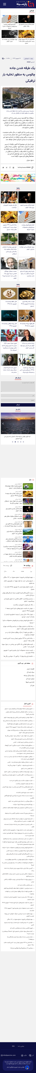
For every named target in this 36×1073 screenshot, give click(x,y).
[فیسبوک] (10, 167)
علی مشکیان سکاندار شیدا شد (25, 885)
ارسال (18, 405)
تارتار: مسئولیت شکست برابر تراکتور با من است (20, 781)
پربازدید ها (27, 565)
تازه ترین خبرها (30, 682)
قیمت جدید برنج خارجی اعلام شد (24, 793)
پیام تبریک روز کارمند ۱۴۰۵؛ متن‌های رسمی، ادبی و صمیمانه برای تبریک (27, 370)
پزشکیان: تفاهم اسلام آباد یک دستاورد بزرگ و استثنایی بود (17, 721)
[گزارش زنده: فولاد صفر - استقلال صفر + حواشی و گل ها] (28, 501)
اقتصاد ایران (30, 669)
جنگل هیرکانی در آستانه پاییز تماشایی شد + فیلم (14, 533)
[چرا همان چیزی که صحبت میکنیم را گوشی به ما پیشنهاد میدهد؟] (28, 547)
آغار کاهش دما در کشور (26, 769)
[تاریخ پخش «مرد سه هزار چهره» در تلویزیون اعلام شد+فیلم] (28, 554)
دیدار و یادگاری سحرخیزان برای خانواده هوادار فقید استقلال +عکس (14, 540)
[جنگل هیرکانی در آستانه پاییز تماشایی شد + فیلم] (28, 532)
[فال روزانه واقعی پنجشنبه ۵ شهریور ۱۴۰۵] (9, 316)
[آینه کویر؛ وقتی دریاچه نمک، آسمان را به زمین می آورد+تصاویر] (18, 423)
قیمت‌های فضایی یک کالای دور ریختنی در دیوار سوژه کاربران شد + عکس (13, 525)
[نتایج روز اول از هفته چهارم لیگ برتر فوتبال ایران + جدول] (28, 486)
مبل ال (32, 685)
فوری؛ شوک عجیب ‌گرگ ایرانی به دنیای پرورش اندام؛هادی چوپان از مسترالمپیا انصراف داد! (9, 346)
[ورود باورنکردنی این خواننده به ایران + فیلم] (10, 34)
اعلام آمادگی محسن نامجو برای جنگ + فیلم (26, 25)
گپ (33, 1055)
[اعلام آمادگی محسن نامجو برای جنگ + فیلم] (26, 19)
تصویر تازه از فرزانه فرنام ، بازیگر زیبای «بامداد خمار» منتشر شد (10, 370)
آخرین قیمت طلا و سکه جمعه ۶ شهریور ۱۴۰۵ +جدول (13, 495)
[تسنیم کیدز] (18, 178)
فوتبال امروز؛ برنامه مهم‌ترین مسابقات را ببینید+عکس (19, 851)
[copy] (33, 168)
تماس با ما (21, 1046)
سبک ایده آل (30, 672)
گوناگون (32, 11)
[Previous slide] (3, 423)
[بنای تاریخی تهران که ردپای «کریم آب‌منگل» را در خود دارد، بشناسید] (26, 263)
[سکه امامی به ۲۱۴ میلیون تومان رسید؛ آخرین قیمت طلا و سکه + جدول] (26, 34)
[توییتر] (3, 167)
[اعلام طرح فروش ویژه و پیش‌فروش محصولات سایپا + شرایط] (10, 19)
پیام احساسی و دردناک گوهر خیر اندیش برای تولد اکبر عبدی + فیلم (27, 345)
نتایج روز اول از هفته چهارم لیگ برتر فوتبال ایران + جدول (13, 487)
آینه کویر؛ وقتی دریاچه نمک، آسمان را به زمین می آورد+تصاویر (17, 438)
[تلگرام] (6, 167)
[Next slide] (32, 423)
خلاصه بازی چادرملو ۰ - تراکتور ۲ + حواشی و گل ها (20, 765)
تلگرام (25, 1055)
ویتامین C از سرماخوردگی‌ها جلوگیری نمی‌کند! (21, 948)
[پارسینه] (24, 4)
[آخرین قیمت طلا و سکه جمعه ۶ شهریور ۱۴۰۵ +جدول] (28, 494)
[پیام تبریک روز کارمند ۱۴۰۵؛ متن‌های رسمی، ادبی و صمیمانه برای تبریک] (26, 360)
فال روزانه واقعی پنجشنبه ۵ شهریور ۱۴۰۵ (9, 325)
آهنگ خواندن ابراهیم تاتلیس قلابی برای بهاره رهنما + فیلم (18, 718)
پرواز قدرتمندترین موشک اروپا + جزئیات (22, 804)
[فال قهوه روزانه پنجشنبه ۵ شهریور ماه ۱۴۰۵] (26, 316)
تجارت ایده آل (30, 679)
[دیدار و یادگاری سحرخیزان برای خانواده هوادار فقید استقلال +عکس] (28, 539)
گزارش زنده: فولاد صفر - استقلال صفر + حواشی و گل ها (13, 502)
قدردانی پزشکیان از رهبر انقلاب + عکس (22, 742)
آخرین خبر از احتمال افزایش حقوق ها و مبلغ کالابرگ (19, 724)
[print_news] (13, 167)
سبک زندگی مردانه (29, 676)
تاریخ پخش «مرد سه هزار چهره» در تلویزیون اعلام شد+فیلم (13, 555)
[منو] (4, 4)
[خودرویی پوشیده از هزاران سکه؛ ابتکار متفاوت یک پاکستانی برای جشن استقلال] (9, 239)
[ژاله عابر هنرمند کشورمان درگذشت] (9, 197)
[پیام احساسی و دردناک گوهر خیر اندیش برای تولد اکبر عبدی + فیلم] (26, 335)
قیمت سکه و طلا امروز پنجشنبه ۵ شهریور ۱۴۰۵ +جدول (27, 304)
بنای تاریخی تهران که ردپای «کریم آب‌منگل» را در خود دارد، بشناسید (27, 273)
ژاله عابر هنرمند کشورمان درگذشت (10, 206)
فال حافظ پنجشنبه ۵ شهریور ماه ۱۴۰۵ (11, 303)
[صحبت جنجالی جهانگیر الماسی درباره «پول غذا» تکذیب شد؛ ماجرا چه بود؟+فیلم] (9, 263)
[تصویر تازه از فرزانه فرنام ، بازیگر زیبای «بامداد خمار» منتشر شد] (9, 360)
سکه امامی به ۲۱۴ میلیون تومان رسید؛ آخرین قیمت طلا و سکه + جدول (26, 41)
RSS (13, 1046)
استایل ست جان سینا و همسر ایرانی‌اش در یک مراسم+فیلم (17, 839)
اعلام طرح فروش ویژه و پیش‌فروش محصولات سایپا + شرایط (9, 26)
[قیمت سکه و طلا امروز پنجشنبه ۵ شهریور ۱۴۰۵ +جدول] (26, 294)
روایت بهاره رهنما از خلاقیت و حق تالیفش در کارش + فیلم (18, 772)
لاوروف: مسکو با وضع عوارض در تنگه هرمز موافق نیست (18, 860)
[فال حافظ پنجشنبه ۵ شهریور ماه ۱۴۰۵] (9, 294)
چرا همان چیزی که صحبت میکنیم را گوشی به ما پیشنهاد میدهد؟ (12, 548)
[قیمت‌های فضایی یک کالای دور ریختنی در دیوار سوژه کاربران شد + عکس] (28, 524)
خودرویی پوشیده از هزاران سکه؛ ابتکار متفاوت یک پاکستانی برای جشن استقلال (9, 250)
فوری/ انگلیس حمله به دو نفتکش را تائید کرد (21, 928)
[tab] (23, 441)
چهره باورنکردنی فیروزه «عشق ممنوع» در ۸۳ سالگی (18, 577)
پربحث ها (6, 566)
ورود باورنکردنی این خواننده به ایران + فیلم (9, 40)
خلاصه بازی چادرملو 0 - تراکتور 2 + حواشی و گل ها (18, 656)
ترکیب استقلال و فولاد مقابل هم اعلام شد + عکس (13, 517)
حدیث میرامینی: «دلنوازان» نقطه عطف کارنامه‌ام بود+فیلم (18, 888)
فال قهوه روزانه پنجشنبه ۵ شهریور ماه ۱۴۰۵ (27, 325)
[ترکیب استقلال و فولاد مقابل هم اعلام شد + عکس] (28, 516)
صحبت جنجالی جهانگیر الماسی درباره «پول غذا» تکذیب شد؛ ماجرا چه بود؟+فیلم (9, 274)
